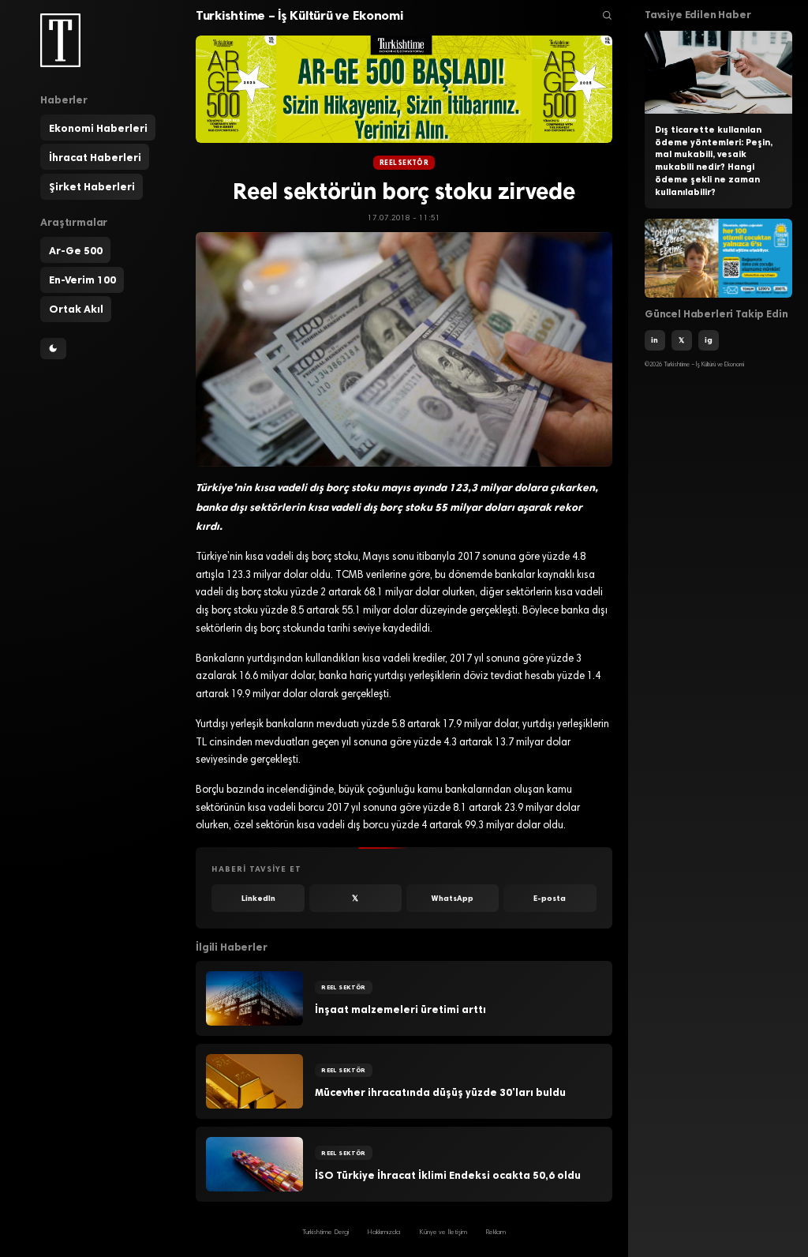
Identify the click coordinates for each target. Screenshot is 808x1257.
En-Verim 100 (82, 279)
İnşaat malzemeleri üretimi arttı (400, 1009)
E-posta (549, 898)
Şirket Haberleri (92, 186)
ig (709, 340)
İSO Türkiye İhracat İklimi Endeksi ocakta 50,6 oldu (448, 1175)
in (654, 340)
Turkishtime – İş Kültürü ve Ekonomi (299, 15)
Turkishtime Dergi (325, 1232)
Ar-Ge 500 (76, 250)
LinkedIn (258, 898)
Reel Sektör (404, 163)
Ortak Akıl (76, 308)
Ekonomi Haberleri (98, 128)
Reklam (495, 1232)
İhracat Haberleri (95, 157)
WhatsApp (452, 898)
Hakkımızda (383, 1232)
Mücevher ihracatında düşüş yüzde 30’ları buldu (440, 1092)
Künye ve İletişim (443, 1232)
